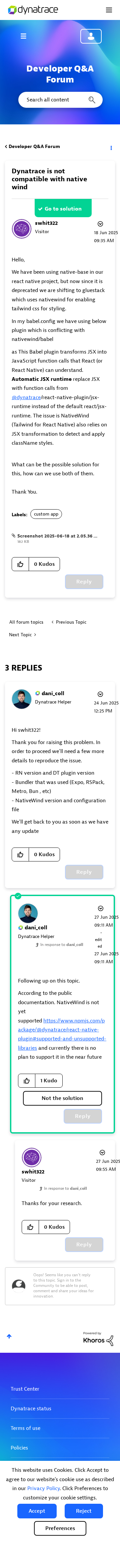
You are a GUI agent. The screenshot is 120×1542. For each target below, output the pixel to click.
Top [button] (9, 1336)
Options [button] (110, 146)
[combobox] (60, 100)
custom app (46, 514)
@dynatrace (26, 397)
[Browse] (26, 36)
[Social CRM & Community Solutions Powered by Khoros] (98, 1338)
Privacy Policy (43, 1488)
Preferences (60, 1528)
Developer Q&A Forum (34, 146)
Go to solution (63, 209)
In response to (61, 944)
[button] (37, 1511)
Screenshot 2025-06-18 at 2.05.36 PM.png (64, 536)
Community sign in (91, 36)
